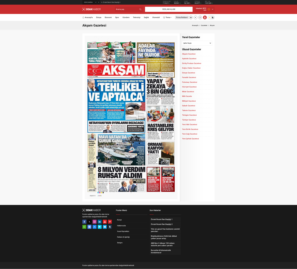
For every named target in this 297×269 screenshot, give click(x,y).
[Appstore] (95, 227)
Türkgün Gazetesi (189, 115)
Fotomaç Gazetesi (189, 82)
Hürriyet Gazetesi (189, 87)
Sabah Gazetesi (188, 106)
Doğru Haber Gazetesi (191, 68)
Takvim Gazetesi (189, 110)
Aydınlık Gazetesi (189, 59)
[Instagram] (95, 222)
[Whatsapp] (84, 227)
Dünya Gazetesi (188, 73)
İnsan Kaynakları (123, 231)
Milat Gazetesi (188, 92)
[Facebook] (84, 222)
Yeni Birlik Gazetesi (190, 129)
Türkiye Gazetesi (189, 120)
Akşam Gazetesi (188, 54)
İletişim (120, 243)
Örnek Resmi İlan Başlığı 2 (111, 2)
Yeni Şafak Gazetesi (190, 139)
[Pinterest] (110, 222)
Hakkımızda (121, 226)
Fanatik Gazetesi (189, 77)
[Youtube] (105, 222)
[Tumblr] (110, 227)
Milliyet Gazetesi (189, 101)
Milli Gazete (187, 96)
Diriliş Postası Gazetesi (191, 63)
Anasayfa (195, 25)
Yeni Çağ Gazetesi (189, 134)
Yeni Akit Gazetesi (189, 124)
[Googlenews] (89, 227)
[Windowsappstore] (105, 227)
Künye (119, 220)
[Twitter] (89, 222)
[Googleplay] (100, 227)
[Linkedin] (100, 222)
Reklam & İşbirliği (123, 237)
